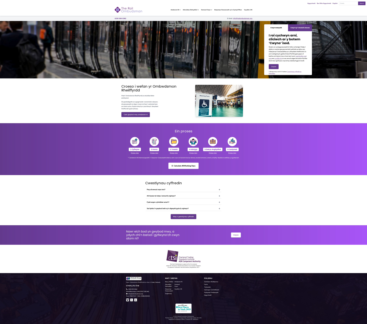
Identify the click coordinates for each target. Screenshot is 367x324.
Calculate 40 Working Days (184, 166)
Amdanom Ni (175, 10)
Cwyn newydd (276, 28)
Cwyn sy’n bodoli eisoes (300, 28)
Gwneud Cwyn (206, 10)
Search (362, 3)
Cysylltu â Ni (248, 10)
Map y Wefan (169, 281)
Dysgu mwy (135, 153)
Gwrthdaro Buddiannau (211, 281)
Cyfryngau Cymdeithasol (211, 289)
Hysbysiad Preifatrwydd (211, 292)
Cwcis (206, 284)
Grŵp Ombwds (155, 282)
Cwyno (273, 67)
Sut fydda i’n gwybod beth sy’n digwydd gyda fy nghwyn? (168, 208)
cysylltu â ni (278, 58)
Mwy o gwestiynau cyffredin (183, 217)
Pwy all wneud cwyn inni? (156, 189)
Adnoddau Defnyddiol (190, 10)
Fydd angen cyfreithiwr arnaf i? (158, 202)
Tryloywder (207, 287)
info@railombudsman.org (242, 18)
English (335, 3)
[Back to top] (362, 319)
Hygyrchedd (311, 3)
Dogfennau (168, 293)
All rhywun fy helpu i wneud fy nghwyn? (161, 196)
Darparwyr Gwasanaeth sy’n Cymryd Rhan (228, 10)
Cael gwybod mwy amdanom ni (136, 115)
